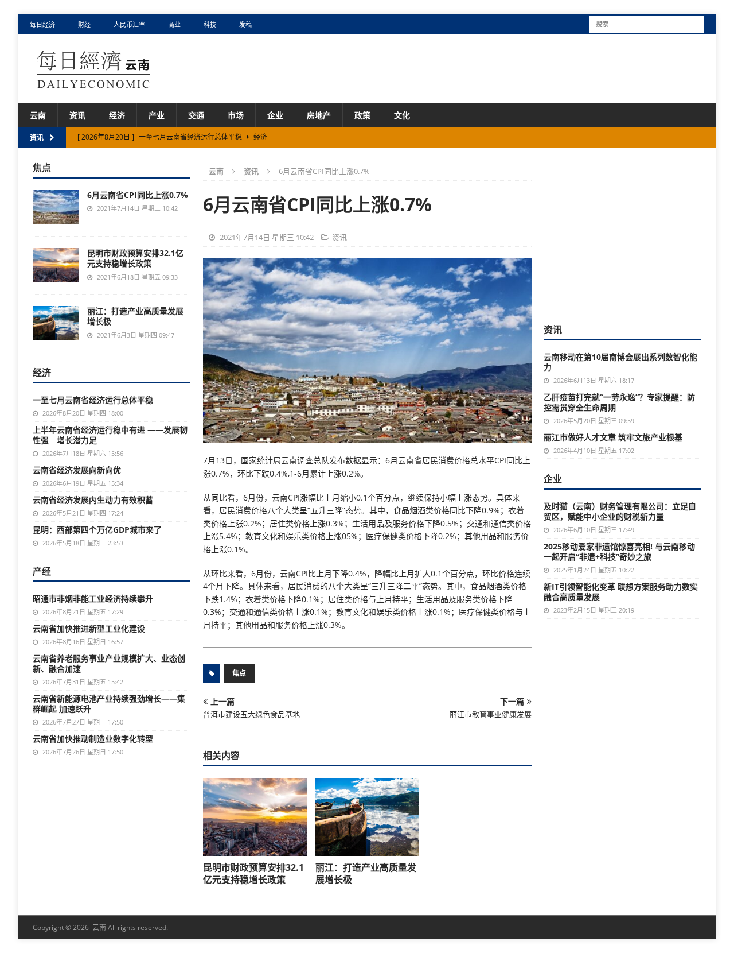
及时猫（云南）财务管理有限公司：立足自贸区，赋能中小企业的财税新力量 (620, 511)
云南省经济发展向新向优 (77, 469)
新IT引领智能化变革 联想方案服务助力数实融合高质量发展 (621, 591)
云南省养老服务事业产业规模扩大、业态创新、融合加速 (109, 663)
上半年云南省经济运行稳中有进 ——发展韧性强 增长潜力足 (110, 434)
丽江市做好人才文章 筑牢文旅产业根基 (613, 437)
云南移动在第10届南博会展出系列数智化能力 (620, 362)
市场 (236, 115)
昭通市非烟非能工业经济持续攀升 (93, 598)
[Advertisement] (630, 233)
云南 (38, 115)
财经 (84, 24)
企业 (275, 115)
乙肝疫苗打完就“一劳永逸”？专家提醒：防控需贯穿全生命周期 (619, 402)
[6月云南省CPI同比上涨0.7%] (56, 207)
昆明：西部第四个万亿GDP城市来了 (97, 529)
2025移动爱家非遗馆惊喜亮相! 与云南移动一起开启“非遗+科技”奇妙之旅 (619, 551)
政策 (362, 115)
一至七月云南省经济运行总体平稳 (93, 399)
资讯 (77, 115)
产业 (157, 115)
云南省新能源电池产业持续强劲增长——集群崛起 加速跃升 (109, 703)
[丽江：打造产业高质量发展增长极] (367, 817)
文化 (402, 115)
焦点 (239, 673)
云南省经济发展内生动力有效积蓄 (93, 499)
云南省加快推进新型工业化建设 (89, 628)
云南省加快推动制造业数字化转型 (93, 738)
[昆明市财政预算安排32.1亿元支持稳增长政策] (255, 817)
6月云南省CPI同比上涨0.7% (137, 194)
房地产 (319, 115)
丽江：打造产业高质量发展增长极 (365, 873)
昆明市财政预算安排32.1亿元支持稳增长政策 (253, 873)
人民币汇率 (129, 24)
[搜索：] (646, 23)
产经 (42, 571)
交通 (196, 115)
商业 (174, 24)
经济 (117, 115)
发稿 (245, 24)
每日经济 (42, 24)
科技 (210, 24)
